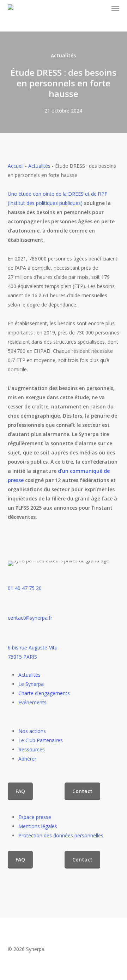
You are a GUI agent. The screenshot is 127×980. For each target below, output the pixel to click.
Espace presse (34, 817)
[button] (115, 8)
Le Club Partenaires (40, 740)
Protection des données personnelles (60, 835)
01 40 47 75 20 (25, 588)
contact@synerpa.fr (30, 617)
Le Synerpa (31, 684)
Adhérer (27, 758)
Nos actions (32, 731)
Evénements (32, 702)
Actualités (63, 55)
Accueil (16, 165)
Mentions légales (37, 826)
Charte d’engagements (44, 693)
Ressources (31, 749)
